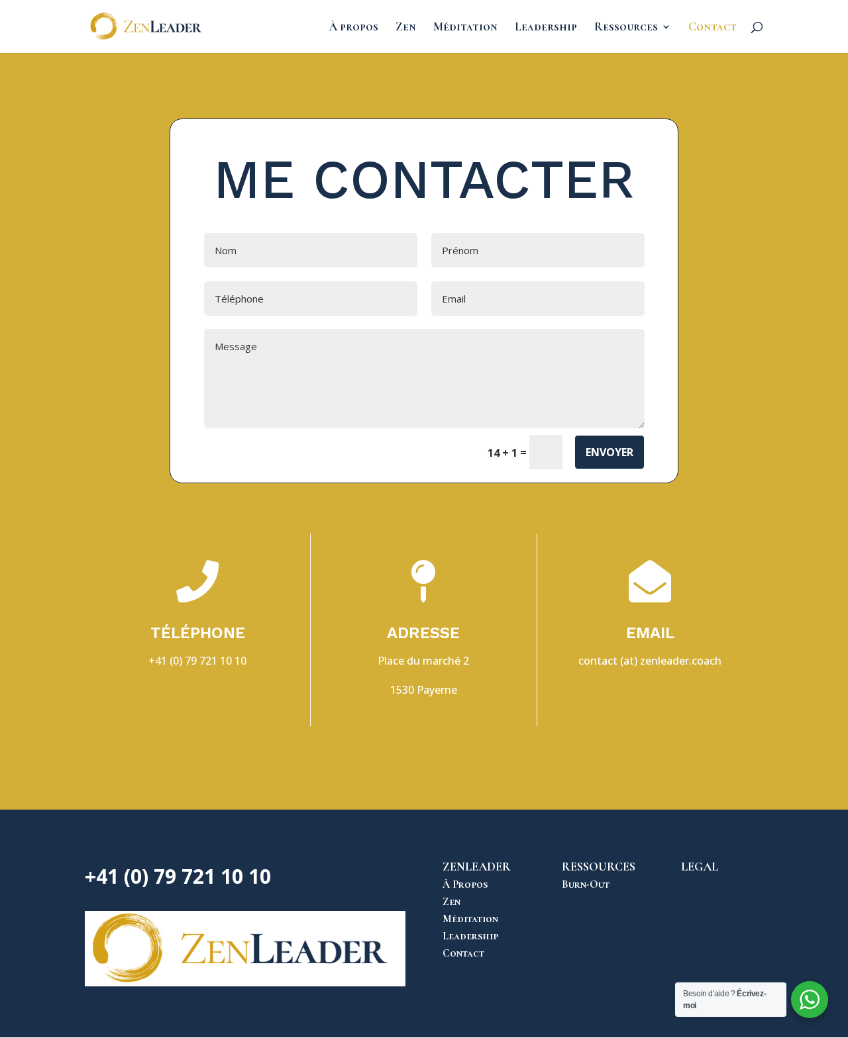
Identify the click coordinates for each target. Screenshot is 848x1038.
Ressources (626, 28)
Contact (712, 28)
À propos (353, 28)
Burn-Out (586, 884)
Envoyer (609, 452)
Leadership (546, 28)
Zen (406, 28)
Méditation (465, 28)
